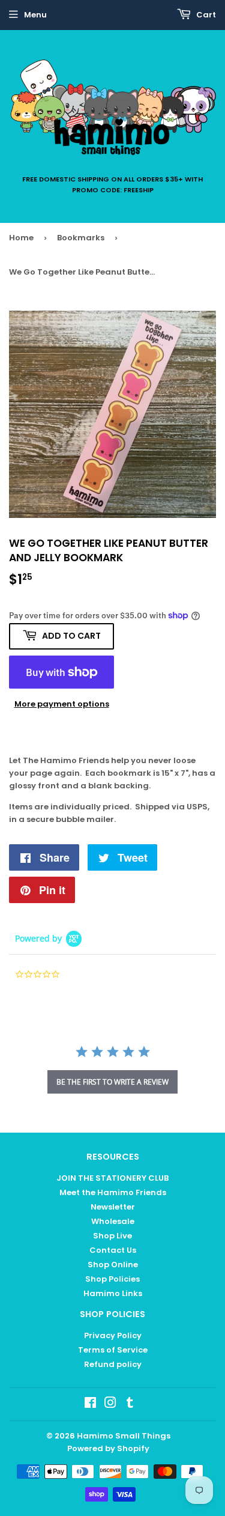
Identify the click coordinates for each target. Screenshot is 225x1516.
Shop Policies (112, 1279)
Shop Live (112, 1235)
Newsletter (113, 1207)
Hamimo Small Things (123, 1435)
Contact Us (112, 1250)
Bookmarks (80, 237)
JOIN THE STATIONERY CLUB (112, 1178)
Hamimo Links (112, 1293)
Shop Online (113, 1264)
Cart (205, 14)
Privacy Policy (113, 1335)
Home (21, 237)
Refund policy (113, 1364)
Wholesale (112, 1221)
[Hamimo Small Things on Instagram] (110, 1404)
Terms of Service (113, 1350)
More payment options (61, 704)
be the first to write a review (112, 1082)
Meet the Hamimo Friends (112, 1192)
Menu (35, 14)
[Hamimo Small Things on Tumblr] (130, 1404)
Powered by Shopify (108, 1448)
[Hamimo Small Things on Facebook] (90, 1404)
